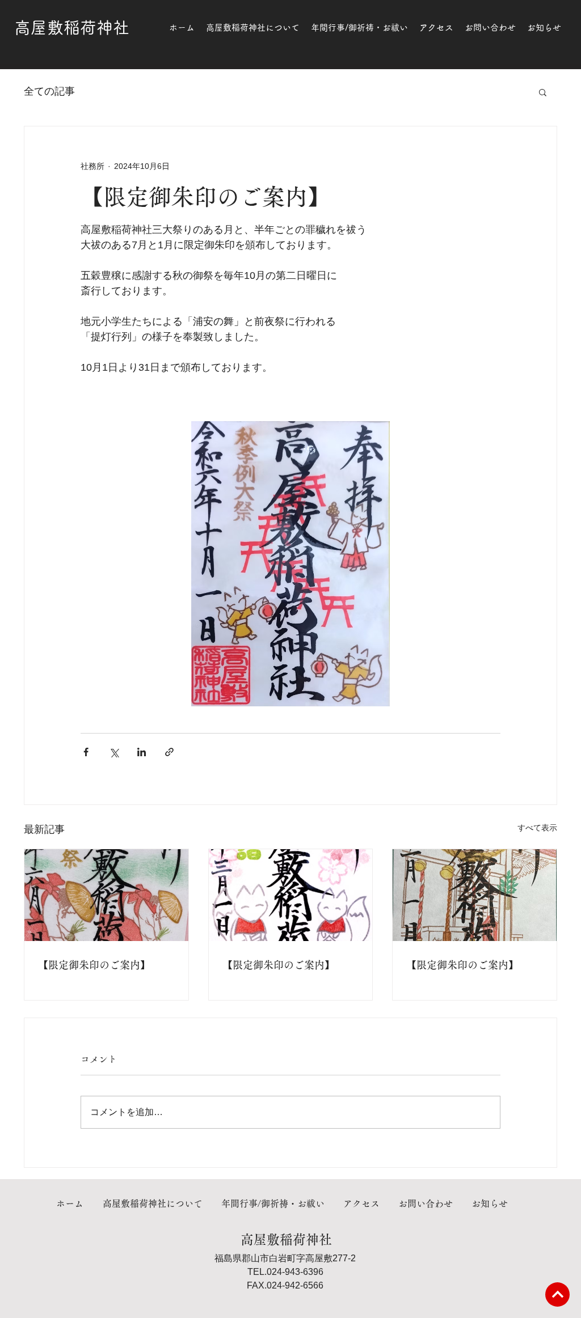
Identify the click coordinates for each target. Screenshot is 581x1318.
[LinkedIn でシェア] (141, 752)
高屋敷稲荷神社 (71, 27)
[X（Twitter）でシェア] (113, 752)
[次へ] (557, 1294)
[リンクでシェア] (169, 752)
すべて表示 (537, 827)
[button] (542, 91)
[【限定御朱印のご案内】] (106, 895)
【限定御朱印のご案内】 (94, 965)
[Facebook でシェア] (86, 752)
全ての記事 (49, 91)
